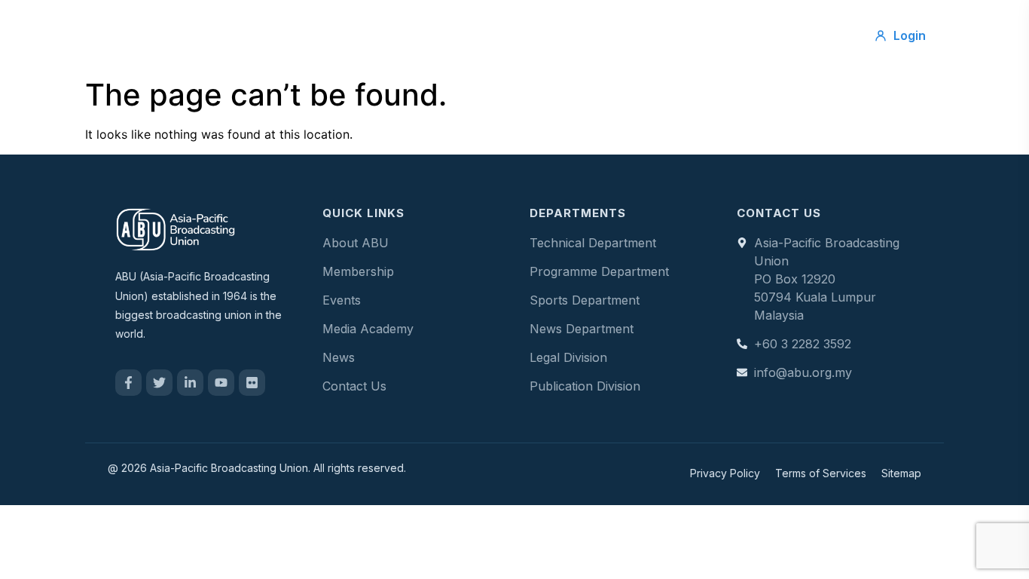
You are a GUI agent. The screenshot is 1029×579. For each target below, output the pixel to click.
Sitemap (901, 473)
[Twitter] (159, 382)
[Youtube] (221, 382)
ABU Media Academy (715, 35)
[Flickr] (252, 382)
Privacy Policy (725, 473)
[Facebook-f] (128, 382)
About (337, 35)
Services (410, 35)
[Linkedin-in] (190, 382)
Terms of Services (820, 473)
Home (270, 35)
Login (909, 35)
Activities (492, 35)
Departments (585, 35)
